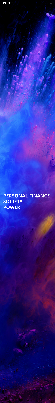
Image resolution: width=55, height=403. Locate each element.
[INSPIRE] (8, 3)
